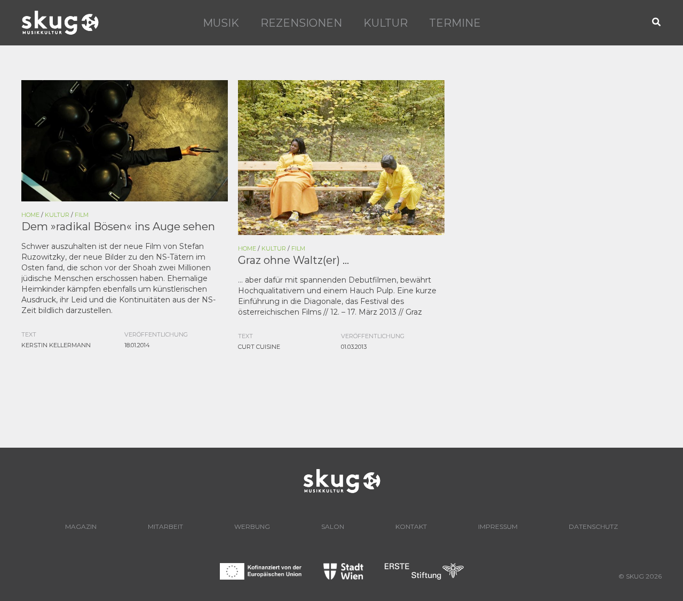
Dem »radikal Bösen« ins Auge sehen (118, 226)
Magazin (81, 526)
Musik (221, 23)
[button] (657, 22)
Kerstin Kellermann (56, 345)
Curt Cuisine (259, 346)
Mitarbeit (165, 526)
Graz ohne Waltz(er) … (293, 260)
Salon (332, 526)
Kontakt (411, 526)
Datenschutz (593, 526)
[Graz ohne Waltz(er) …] (341, 156)
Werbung (252, 526)
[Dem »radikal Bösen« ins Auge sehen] (124, 140)
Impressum (498, 526)
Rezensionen (301, 23)
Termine (455, 23)
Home (30, 214)
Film (82, 214)
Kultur (385, 23)
